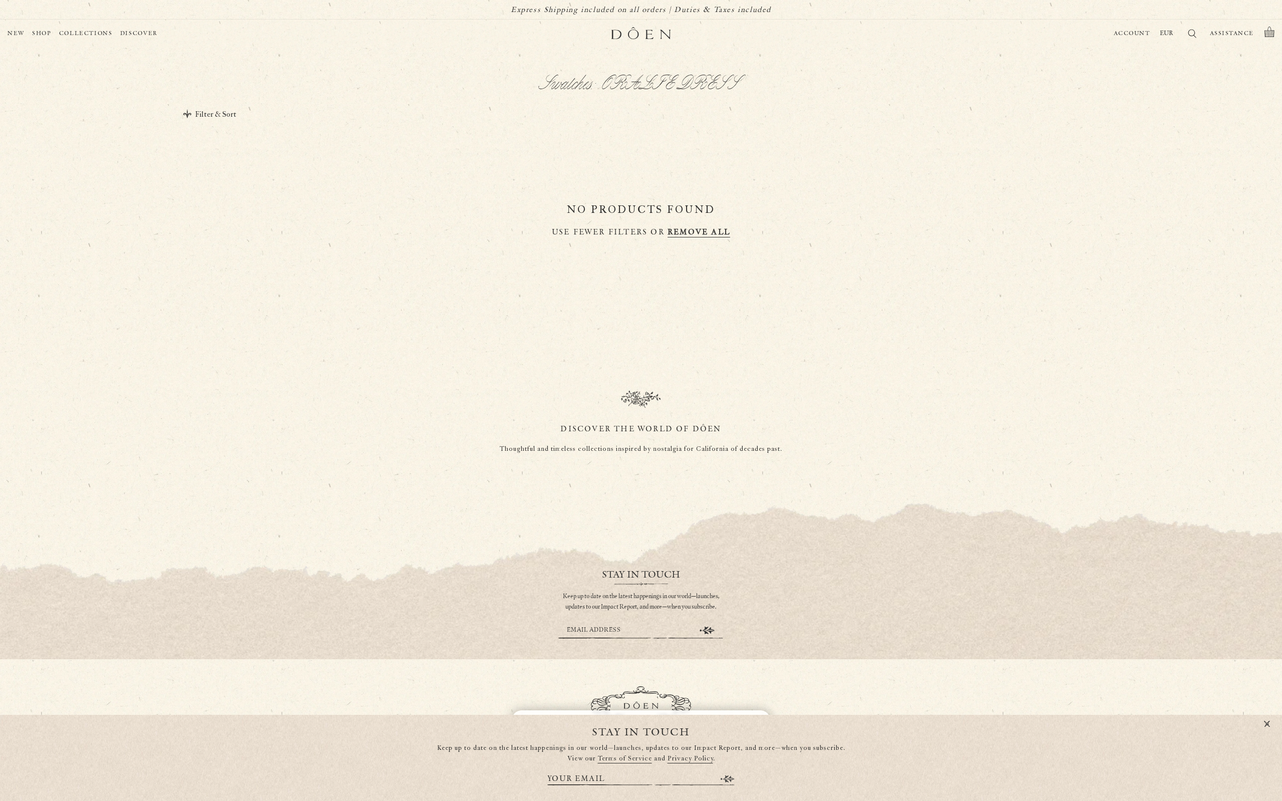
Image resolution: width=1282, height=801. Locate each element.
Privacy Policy (690, 758)
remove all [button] (699, 232)
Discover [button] (139, 33)
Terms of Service (625, 758)
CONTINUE (707, 630)
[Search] (1191, 35)
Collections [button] (86, 33)
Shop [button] (42, 33)
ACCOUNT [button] (1132, 33)
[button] (1269, 34)
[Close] (1267, 724)
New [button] (16, 33)
